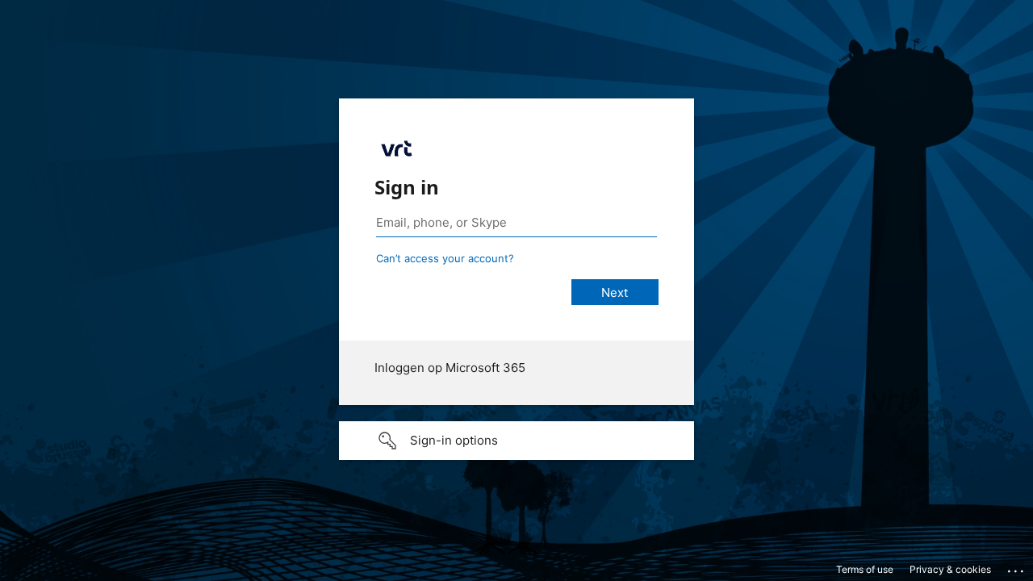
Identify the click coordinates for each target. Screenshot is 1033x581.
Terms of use (864, 569)
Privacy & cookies (950, 569)
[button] (516, 440)
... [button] (1017, 567)
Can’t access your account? (445, 258)
